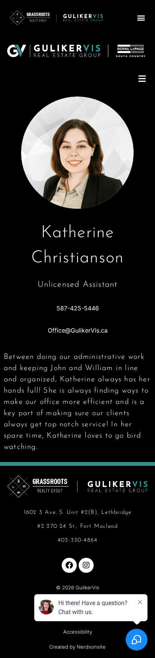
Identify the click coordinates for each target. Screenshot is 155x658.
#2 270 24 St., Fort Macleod (77, 526)
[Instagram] (86, 565)
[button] (141, 17)
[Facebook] (69, 565)
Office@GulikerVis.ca (78, 330)
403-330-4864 (77, 540)
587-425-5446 (77, 308)
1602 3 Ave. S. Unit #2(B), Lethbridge (77, 512)
